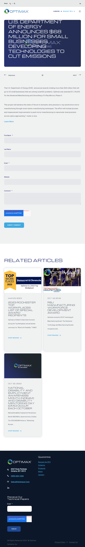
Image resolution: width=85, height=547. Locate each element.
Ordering (41, 465)
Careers (56, 11)
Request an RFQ (44, 462)
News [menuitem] (6, 3)
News (40, 471)
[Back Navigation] (42, 75)
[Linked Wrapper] (19, 456)
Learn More (9, 121)
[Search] (14, 3)
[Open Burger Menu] (80, 11)
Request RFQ (68, 11)
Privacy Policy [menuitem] (60, 542)
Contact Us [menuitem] (73, 542)
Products (41, 468)
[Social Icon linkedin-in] (80, 3)
